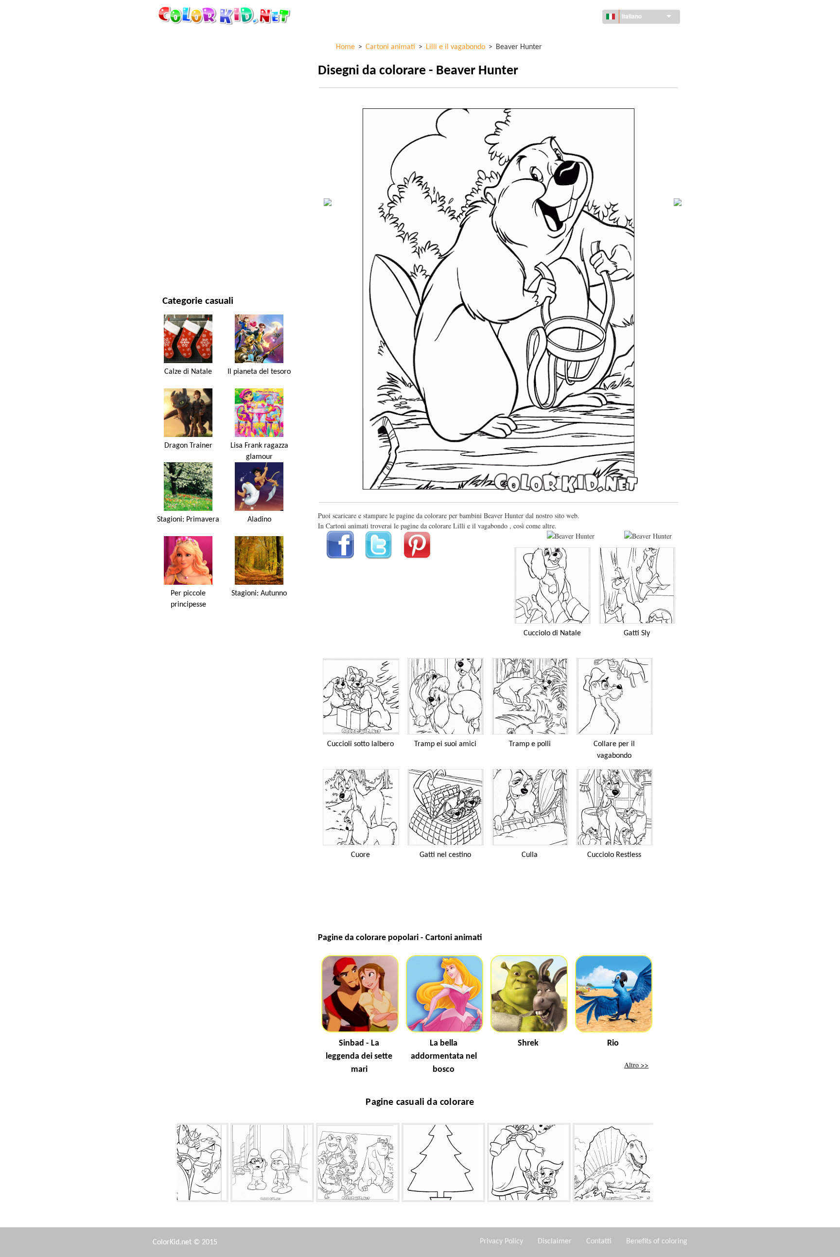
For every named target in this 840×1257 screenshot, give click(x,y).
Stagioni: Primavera (188, 520)
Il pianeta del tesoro (259, 372)
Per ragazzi (180, 178)
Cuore (360, 855)
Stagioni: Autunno (259, 593)
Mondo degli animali (196, 98)
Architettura (184, 78)
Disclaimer (555, 1241)
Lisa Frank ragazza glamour (259, 451)
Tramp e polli (530, 744)
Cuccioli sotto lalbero (360, 744)
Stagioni (176, 158)
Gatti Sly (637, 633)
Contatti (599, 1241)
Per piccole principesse (188, 599)
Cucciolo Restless (614, 855)
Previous (170, 1164)
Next (660, 1164)
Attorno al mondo (192, 58)
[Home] (225, 15)
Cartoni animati (188, 118)
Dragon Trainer (188, 446)
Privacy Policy (501, 1241)
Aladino (259, 520)
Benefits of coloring (656, 1241)
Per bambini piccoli (192, 198)
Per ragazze (181, 138)
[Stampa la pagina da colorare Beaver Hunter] (571, 536)
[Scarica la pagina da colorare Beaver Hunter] (648, 536)
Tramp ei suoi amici (445, 744)
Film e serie (180, 238)
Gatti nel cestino (445, 855)
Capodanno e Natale (194, 218)
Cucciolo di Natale (552, 633)
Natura (174, 258)
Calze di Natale (188, 372)
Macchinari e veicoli (195, 38)
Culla (530, 855)
